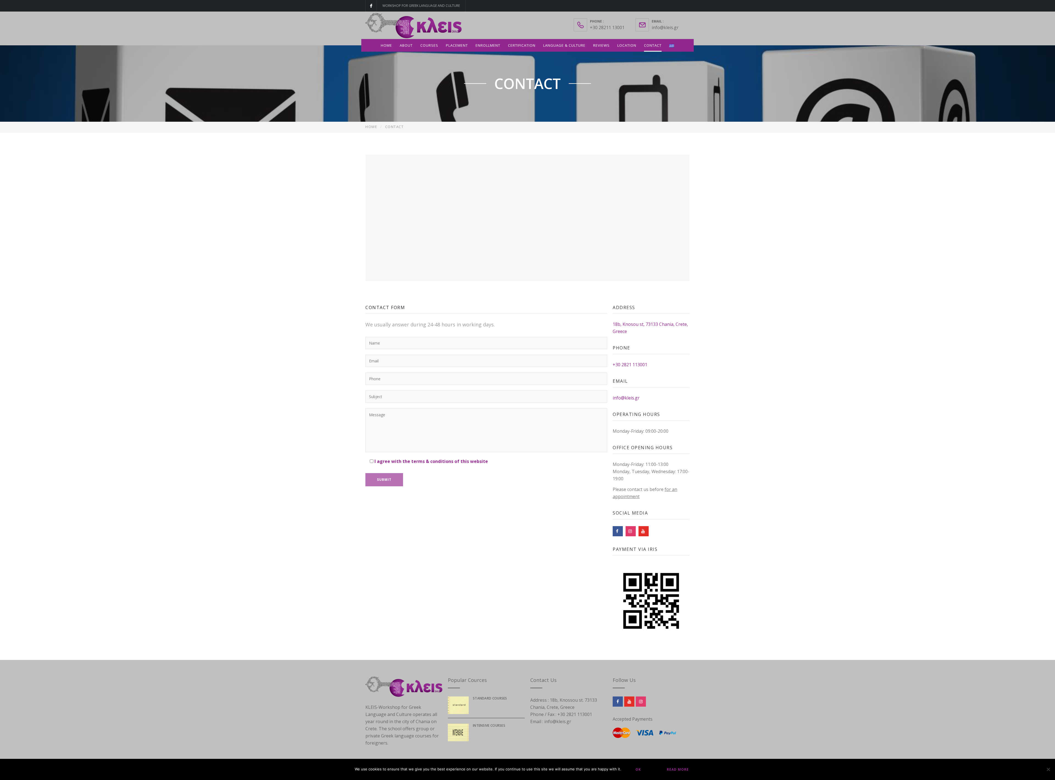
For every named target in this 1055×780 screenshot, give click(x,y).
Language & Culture (564, 45)
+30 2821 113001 (630, 365)
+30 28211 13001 (607, 27)
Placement (457, 45)
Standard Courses (490, 698)
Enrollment (488, 45)
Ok (638, 769)
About (406, 45)
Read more (678, 769)
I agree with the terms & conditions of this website (431, 461)
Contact (653, 45)
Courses (429, 45)
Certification (521, 45)
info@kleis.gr (665, 27)
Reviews (601, 45)
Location (626, 45)
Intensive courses (489, 725)
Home (386, 45)
